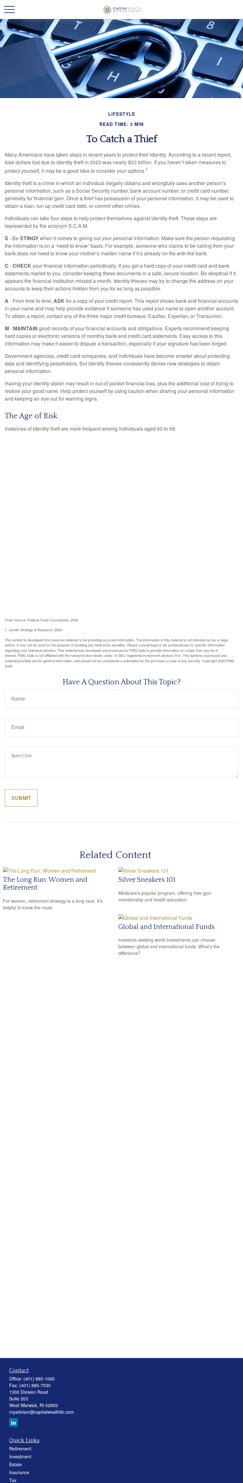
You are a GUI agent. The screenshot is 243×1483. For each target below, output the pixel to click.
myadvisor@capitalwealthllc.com (41, 1412)
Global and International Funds (166, 927)
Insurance (19, 1472)
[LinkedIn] (13, 1422)
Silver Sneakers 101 (146, 880)
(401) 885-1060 (39, 1378)
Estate (15, 1464)
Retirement (20, 1448)
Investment (20, 1456)
